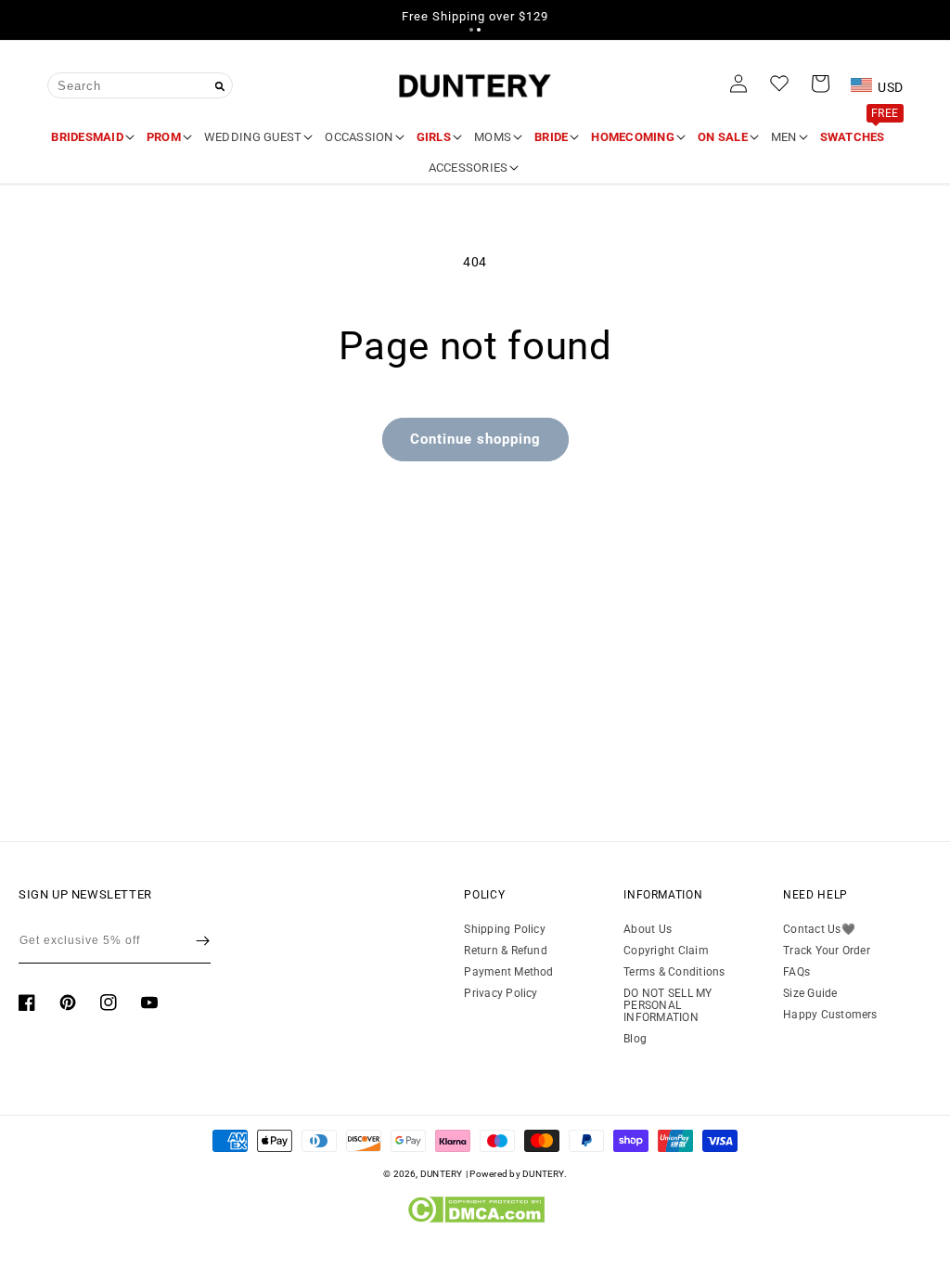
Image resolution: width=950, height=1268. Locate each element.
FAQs (796, 971)
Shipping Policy (505, 930)
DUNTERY (441, 1174)
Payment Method (508, 971)
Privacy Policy (500, 993)
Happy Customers (830, 1014)
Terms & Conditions (674, 971)
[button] (471, 30)
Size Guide (810, 993)
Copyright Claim (666, 950)
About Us (647, 930)
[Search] (220, 86)
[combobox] (140, 85)
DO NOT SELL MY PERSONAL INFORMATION (667, 1005)
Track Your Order (826, 950)
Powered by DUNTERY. (518, 1174)
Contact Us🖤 (819, 930)
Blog (635, 1038)
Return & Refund (505, 950)
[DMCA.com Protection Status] (475, 1218)
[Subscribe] (203, 941)
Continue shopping (475, 439)
